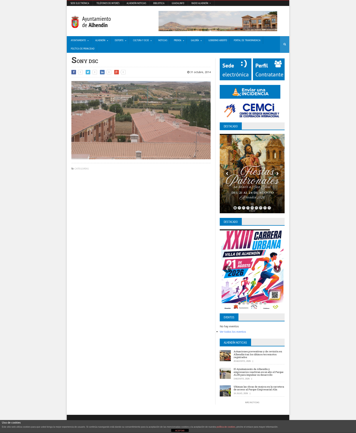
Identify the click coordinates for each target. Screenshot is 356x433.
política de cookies (226, 427)
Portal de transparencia (247, 40)
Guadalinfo (178, 3)
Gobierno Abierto (217, 40)
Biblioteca (158, 3)
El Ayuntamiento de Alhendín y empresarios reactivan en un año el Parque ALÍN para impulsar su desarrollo (259, 371)
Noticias (162, 40)
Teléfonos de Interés (107, 3)
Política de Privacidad (83, 48)
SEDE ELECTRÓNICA (79, 3)
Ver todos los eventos (233, 331)
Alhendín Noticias (136, 3)
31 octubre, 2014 (200, 72)
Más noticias (252, 402)
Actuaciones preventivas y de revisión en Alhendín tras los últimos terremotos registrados (258, 354)
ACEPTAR (179, 430)
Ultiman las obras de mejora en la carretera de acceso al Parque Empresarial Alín (259, 388)
